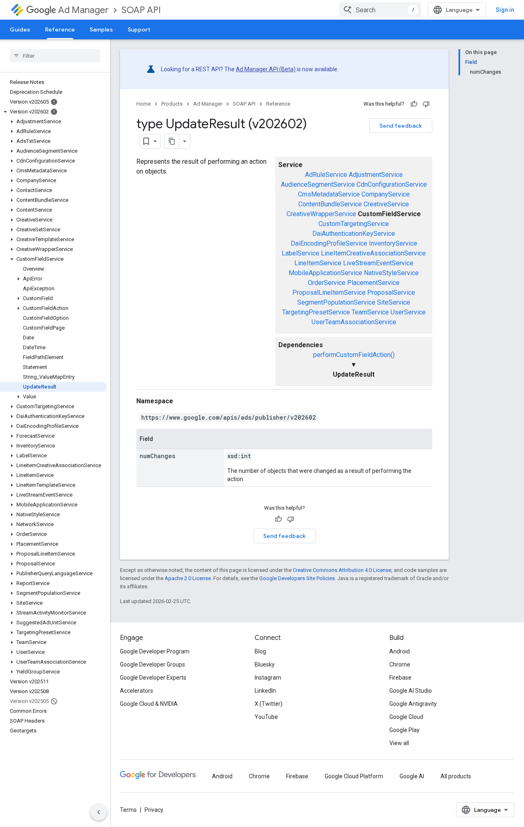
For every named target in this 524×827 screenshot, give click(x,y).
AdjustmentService (376, 175)
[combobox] (380, 9)
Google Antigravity (413, 703)
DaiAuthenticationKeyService (353, 233)
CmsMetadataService (329, 194)
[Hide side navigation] (98, 812)
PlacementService (373, 283)
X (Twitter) (268, 703)
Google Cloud (406, 717)
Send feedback (400, 125)
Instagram (268, 677)
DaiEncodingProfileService (329, 243)
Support (139, 29)
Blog (260, 651)
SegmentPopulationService (336, 302)
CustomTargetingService (353, 224)
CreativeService (386, 204)
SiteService (393, 302)
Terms (128, 810)
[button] (53, 112)
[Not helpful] (426, 104)
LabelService (300, 253)
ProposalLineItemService (329, 292)
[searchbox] (55, 55)
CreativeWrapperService (321, 214)
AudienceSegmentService (318, 184)
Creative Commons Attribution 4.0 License (342, 570)
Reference (60, 29)
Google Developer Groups (152, 664)
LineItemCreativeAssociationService (373, 253)
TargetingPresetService (316, 312)
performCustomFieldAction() (354, 355)
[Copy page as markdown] (172, 141)
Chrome (399, 664)
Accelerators (136, 690)
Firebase (400, 677)
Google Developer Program (155, 651)
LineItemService (317, 263)
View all (399, 743)
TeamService (370, 312)
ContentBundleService (330, 204)
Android (399, 651)
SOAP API (141, 10)
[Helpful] (414, 104)
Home (143, 104)
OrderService (327, 283)
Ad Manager (83, 10)
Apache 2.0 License (188, 578)
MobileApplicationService (325, 273)
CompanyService (385, 194)
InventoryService (393, 243)
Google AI (412, 776)
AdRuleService (326, 175)
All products (455, 776)
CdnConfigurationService (392, 184)
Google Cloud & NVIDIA (149, 703)
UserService (408, 312)
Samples (101, 29)
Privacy (154, 810)
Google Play (404, 730)
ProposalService (391, 292)
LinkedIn (265, 690)
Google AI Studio (410, 690)
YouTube (266, 717)
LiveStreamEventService (378, 263)
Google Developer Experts (153, 677)
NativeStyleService (391, 273)
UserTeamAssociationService (354, 322)
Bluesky (265, 664)
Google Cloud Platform (354, 776)
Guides (20, 29)
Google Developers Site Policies (297, 578)
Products (172, 104)
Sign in (505, 10)
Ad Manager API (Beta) (266, 69)
